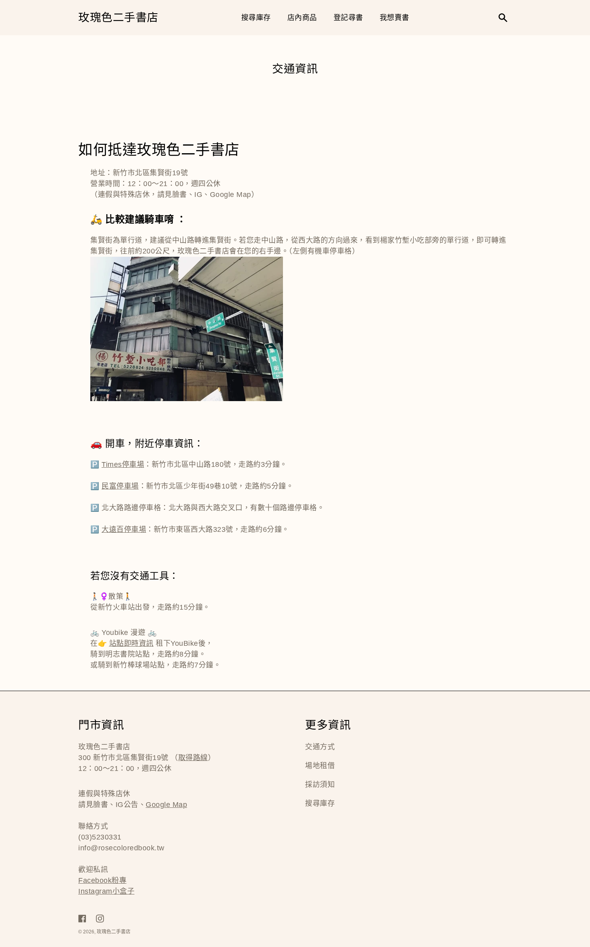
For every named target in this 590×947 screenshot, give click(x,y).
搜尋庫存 (320, 803)
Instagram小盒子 (106, 891)
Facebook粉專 (102, 880)
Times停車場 (123, 464)
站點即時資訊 (131, 643)
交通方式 (320, 747)
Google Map (166, 805)
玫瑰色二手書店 (118, 18)
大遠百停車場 (124, 529)
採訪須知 (320, 785)
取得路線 (193, 758)
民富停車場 (120, 486)
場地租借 (320, 766)
